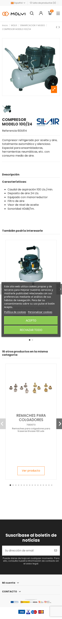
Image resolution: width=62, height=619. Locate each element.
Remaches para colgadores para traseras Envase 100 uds (31, 430)
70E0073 (31, 424)
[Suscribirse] (55, 550)
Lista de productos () (44, 2)
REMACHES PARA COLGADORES (31, 417)
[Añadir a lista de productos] (28, 410)
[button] (29, 340)
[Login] (40, 13)
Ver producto (31, 471)
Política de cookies (15, 312)
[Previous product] (57, 27)
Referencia (9, 131)
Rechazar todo (31, 330)
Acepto (31, 320)
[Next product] (59, 27)
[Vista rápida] (34, 410)
